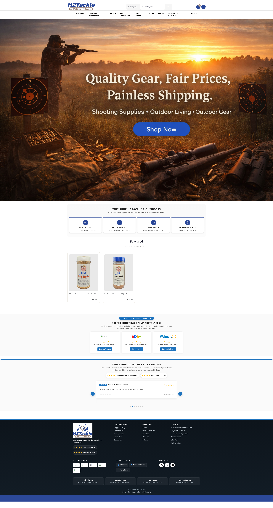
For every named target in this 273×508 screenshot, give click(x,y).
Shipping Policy (119, 428)
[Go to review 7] (142, 406)
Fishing (151, 13)
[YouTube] (172, 465)
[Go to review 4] (136, 406)
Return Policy (118, 431)
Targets (112, 13)
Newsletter (118, 437)
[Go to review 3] (134, 406)
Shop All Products (148, 431)
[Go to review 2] (132, 406)
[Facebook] (161, 465)
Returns (145, 440)
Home (144, 428)
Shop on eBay (136, 349)
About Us (145, 434)
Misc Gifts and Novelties (174, 14)
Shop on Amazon (105, 349)
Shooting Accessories (94, 14)
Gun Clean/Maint (125, 14)
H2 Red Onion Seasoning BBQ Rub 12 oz (83, 294)
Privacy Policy (118, 434)
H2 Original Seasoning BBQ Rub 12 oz (117, 294)
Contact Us (118, 440)
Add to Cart (92, 288)
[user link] (203, 7)
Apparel (194, 13)
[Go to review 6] (140, 406)
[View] (71, 288)
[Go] (168, 7)
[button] (198, 7)
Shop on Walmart (168, 349)
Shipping (145, 437)
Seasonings (80, 13)
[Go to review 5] (138, 406)
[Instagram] (167, 465)
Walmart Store (176, 443)
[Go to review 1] (130, 406)
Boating (161, 13)
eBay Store (175, 440)
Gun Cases (138, 14)
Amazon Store (176, 437)
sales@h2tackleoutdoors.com (181, 428)
